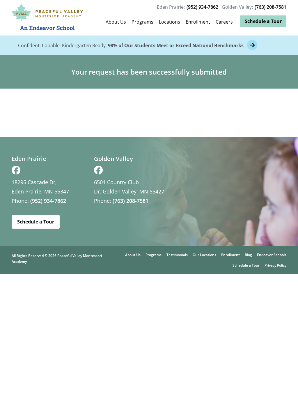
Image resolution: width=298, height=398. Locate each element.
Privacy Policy (275, 265)
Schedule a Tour (263, 21)
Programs (142, 22)
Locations (169, 22)
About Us (116, 22)
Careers (224, 22)
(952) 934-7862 (202, 7)
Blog (248, 254)
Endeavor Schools (271, 254)
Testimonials (177, 254)
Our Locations (204, 254)
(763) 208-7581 (270, 7)
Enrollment (198, 22)
